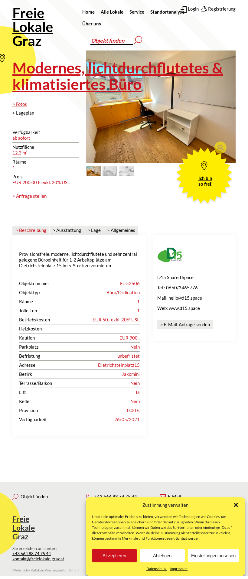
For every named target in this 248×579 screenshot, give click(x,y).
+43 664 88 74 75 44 (31, 553)
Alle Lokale (112, 12)
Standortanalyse (167, 12)
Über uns (91, 23)
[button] (236, 505)
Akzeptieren (114, 555)
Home (88, 12)
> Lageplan (23, 112)
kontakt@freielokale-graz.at (38, 558)
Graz (32, 27)
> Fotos (19, 104)
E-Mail (174, 496)
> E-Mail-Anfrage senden (185, 324)
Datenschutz (156, 568)
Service (136, 12)
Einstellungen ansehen (213, 555)
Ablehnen (162, 555)
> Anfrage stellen (29, 196)
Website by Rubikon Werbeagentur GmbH (45, 570)
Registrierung (222, 8)
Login (193, 8)
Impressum (179, 568)
